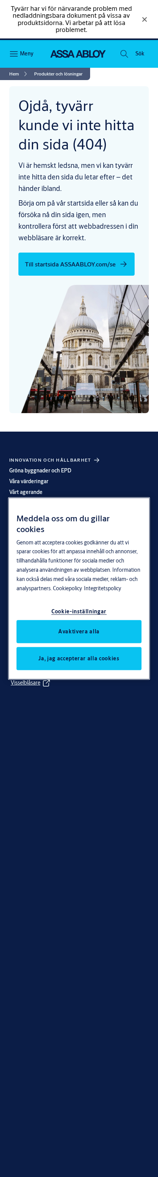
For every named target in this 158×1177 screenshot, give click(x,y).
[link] (19, 74)
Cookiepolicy (67, 588)
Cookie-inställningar (79, 611)
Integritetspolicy (102, 588)
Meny (26, 53)
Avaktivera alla (79, 631)
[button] (139, 54)
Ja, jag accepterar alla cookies (78, 658)
